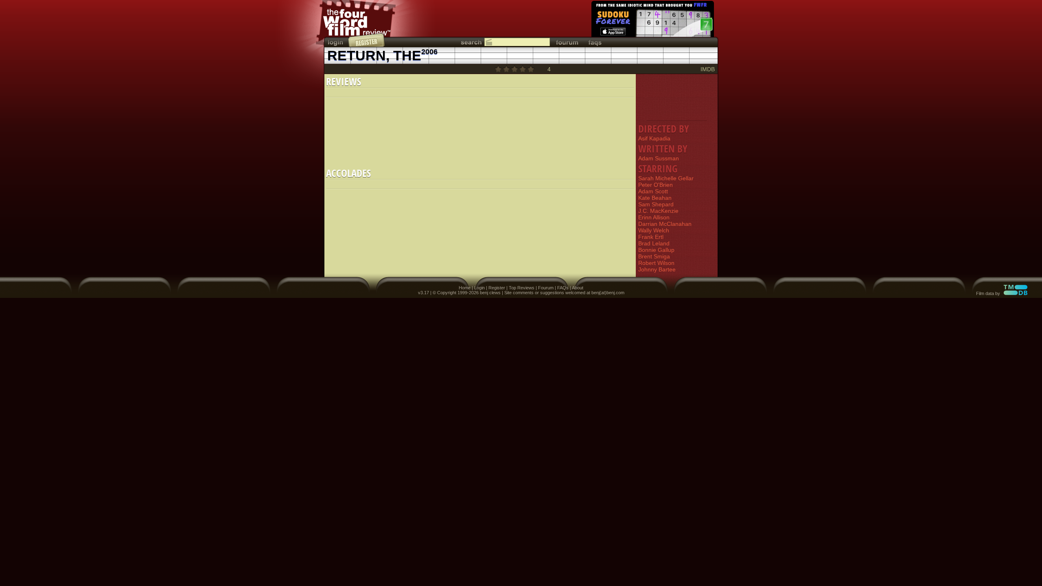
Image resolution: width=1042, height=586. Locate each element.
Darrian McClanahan (665, 224)
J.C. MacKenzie (658, 211)
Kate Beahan (655, 198)
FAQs (563, 287)
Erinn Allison (654, 217)
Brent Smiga (654, 256)
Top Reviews (521, 287)
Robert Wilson (656, 263)
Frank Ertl (650, 237)
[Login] (336, 42)
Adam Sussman (658, 158)
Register (496, 287)
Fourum (546, 287)
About (577, 287)
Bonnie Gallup (656, 250)
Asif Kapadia (654, 138)
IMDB (708, 69)
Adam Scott (653, 191)
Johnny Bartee (657, 269)
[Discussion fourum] (567, 42)
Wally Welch (653, 230)
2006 (429, 52)
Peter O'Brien (655, 184)
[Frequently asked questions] (595, 42)
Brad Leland (654, 243)
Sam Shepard (656, 204)
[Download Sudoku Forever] (652, 20)
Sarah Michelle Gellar (666, 178)
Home (465, 287)
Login (479, 287)
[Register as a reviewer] (367, 40)
